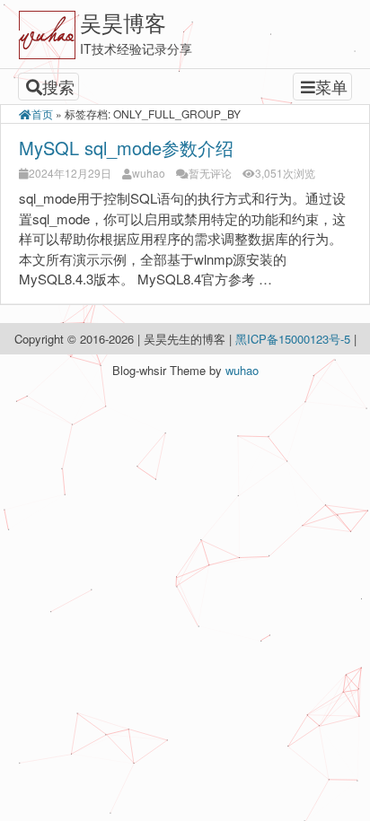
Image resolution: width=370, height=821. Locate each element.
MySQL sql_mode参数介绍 (126, 148)
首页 (42, 113)
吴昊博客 (123, 22)
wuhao (148, 172)
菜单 (331, 86)
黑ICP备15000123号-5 (294, 338)
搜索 (58, 86)
